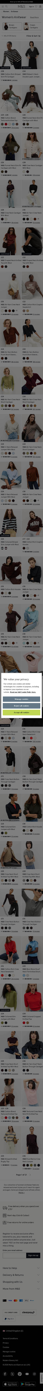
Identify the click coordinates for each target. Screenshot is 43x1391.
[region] (21, 695)
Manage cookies (21, 699)
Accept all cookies (21, 712)
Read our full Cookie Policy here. (23, 692)
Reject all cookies (21, 706)
